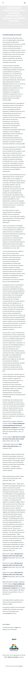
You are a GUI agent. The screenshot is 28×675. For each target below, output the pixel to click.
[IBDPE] (4, 2)
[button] (24, 3)
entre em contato (13, 657)
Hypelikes (20, 666)
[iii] (24, 144)
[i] (20, 35)
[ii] (10, 100)
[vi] (4, 371)
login (16, 627)
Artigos (19, 24)
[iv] (18, 248)
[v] (24, 317)
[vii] (9, 396)
